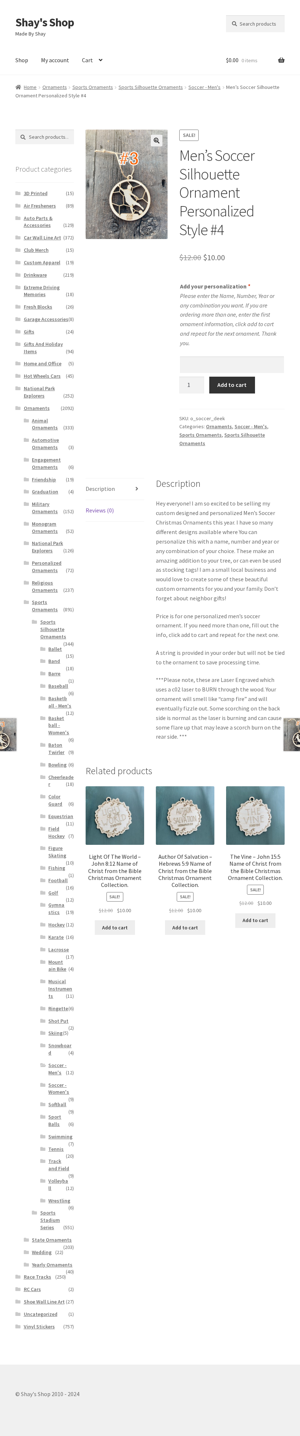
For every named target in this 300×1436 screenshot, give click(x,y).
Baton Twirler (56, 749)
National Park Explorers (39, 392)
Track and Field (58, 1165)
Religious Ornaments (45, 586)
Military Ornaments (45, 508)
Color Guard (55, 800)
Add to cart (232, 384)
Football (58, 880)
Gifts (29, 331)
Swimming (60, 1136)
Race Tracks (37, 1276)
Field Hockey (56, 832)
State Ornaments (52, 1240)
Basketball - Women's (58, 725)
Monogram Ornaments (45, 527)
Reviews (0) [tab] (100, 510)
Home (30, 87)
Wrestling (59, 1200)
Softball (57, 1104)
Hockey (56, 924)
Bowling (57, 764)
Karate (56, 937)
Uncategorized (40, 1314)
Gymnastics (56, 908)
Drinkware (35, 275)
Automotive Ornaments (45, 444)
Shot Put (58, 1021)
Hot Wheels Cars (42, 376)
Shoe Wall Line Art (44, 1301)
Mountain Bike (57, 966)
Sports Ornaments (92, 87)
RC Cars (32, 1289)
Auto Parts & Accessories (38, 222)
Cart (87, 60)
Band (54, 661)
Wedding (42, 1252)
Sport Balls (54, 1120)
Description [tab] (100, 488)
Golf (53, 892)
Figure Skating (57, 852)
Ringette (58, 1008)
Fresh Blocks (38, 306)
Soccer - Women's (58, 1089)
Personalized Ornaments (46, 567)
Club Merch (36, 250)
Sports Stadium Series (50, 1220)
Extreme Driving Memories (42, 291)
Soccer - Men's (204, 87)
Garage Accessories (46, 319)
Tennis (56, 1149)
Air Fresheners (40, 205)
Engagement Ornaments (46, 463)
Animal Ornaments (45, 424)
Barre (54, 673)
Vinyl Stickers (39, 1326)
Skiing (55, 1033)
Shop (21, 60)
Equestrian (60, 816)
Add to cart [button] (115, 927)
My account (55, 60)
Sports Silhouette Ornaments (151, 87)
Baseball (58, 686)
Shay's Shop (44, 22)
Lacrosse (58, 949)
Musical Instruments (60, 988)
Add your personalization (215, 286)
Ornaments (54, 87)
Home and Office (42, 363)
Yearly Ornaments (52, 1264)
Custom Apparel (42, 262)
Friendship (44, 479)
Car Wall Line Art (42, 237)
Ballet (55, 649)
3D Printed (36, 193)
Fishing (56, 868)
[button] (156, 140)
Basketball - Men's (59, 702)
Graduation (45, 491)
